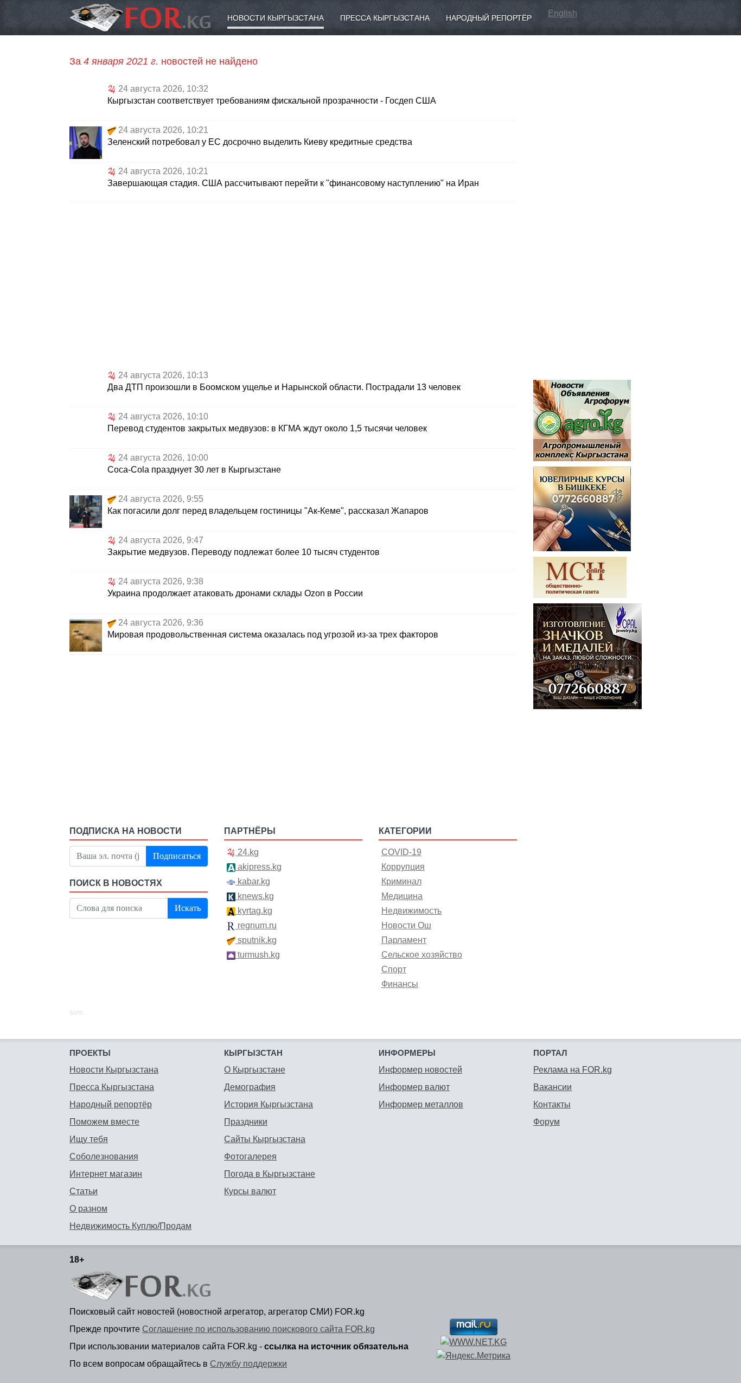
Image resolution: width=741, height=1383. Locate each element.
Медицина (402, 896)
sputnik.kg (256, 940)
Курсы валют (250, 1191)
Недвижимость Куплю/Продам (130, 1226)
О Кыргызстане (254, 1069)
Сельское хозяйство (421, 954)
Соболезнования (103, 1156)
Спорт (393, 969)
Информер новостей (420, 1069)
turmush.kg (257, 954)
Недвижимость (411, 910)
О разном (88, 1208)
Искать (188, 908)
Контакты (552, 1104)
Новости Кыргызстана (275, 18)
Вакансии (552, 1087)
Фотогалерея (250, 1156)
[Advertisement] (293, 285)
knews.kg (254, 896)
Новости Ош (406, 925)
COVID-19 (401, 852)
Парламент (403, 940)
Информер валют (414, 1087)
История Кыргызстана (268, 1104)
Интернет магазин (105, 1173)
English (562, 13)
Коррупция (403, 866)
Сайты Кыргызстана (264, 1139)
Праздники (245, 1121)
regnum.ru (256, 925)
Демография (250, 1087)
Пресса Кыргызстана (385, 18)
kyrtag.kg (253, 910)
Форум (546, 1121)
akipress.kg (258, 866)
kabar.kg (252, 881)
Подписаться (177, 856)
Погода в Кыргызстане (269, 1173)
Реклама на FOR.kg (572, 1069)
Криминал (401, 881)
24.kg (247, 852)
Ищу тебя (88, 1139)
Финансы (399, 984)
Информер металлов (421, 1104)
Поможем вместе (104, 1121)
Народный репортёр (489, 18)
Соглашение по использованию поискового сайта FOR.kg (258, 1329)
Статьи (83, 1191)
